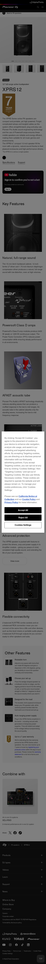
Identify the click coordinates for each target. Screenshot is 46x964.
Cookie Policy (29, 499)
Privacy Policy (11, 502)
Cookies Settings (23, 525)
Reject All (23, 517)
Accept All (23, 510)
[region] (23, 482)
